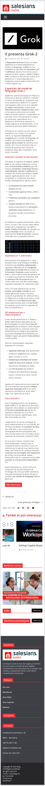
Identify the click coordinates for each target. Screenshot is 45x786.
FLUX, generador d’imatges (29, 502)
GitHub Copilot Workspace (25, 545)
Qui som (6, 687)
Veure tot (37, 610)
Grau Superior (8, 702)
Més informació (13, 484)
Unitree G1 (9, 497)
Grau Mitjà (7, 697)
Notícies (6, 707)
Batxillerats (7, 692)
